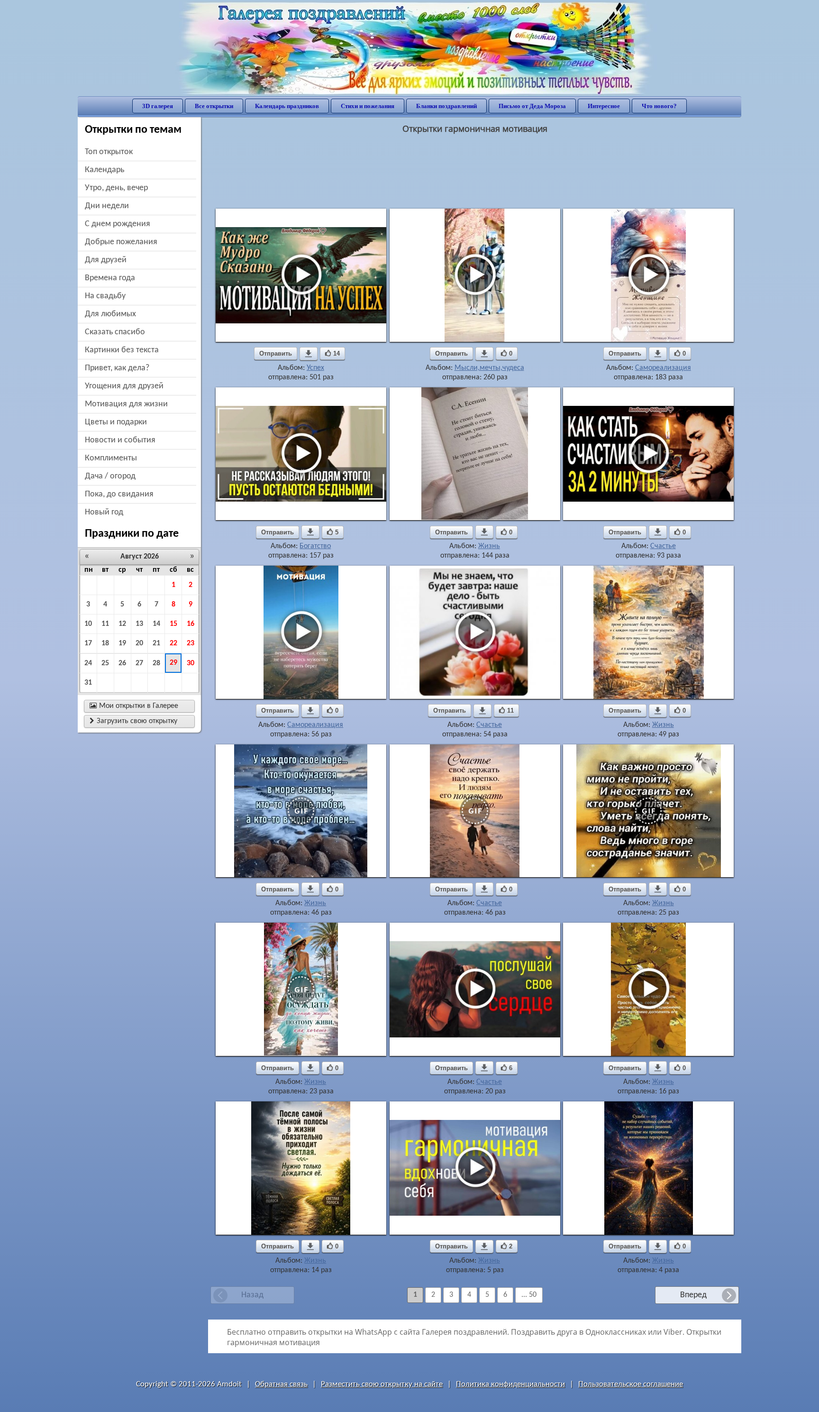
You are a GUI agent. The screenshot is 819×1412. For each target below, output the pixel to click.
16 (190, 624)
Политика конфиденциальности (510, 1384)
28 (156, 663)
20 (139, 643)
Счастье (663, 546)
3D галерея (157, 106)
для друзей (106, 260)
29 (173, 663)
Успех (315, 368)
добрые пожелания (121, 242)
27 (139, 663)
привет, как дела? (117, 368)
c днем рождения (117, 224)
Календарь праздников (287, 106)
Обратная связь (281, 1384)
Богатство (315, 546)
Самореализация (663, 368)
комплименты (111, 458)
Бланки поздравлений (446, 106)
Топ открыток (109, 151)
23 (190, 643)
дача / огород (110, 476)
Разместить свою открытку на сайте (382, 1384)
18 (105, 643)
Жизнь (489, 546)
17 (88, 643)
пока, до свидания (119, 494)
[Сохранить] (309, 353)
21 (156, 643)
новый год (104, 512)
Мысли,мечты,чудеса (489, 368)
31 (88, 683)
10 (88, 624)
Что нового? (659, 106)
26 (122, 663)
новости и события (120, 440)
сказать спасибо (115, 332)
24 (88, 663)
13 (139, 624)
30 (190, 663)
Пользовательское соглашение (630, 1384)
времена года (110, 278)
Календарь (104, 169)
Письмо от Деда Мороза (532, 106)
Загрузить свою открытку (133, 721)
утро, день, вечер (116, 188)
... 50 (529, 1295)
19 (122, 643)
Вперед (693, 1295)
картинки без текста (122, 350)
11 (105, 624)
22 (173, 643)
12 (122, 624)
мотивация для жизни (126, 404)
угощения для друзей (124, 386)
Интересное (604, 106)
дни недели (107, 206)
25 (105, 663)
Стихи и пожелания (367, 106)
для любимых (110, 314)
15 (173, 624)
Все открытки (214, 106)
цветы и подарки (116, 422)
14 (156, 624)
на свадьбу (105, 296)
